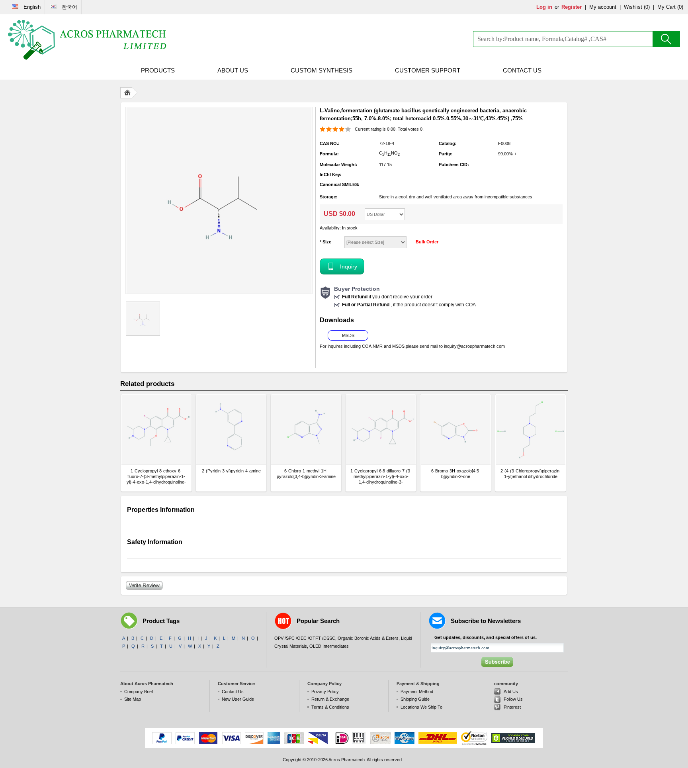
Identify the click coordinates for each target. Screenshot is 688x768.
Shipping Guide (415, 699)
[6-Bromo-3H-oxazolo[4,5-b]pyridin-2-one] (456, 429)
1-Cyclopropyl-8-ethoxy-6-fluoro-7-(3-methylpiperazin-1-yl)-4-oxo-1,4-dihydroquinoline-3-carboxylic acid (156, 476)
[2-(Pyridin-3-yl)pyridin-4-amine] (231, 429)
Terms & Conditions (330, 707)
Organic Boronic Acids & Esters (368, 638)
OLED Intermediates (329, 646)
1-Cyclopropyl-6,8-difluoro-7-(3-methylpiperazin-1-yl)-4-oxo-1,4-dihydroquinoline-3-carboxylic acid (381, 476)
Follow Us (513, 699)
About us (232, 70)
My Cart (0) (670, 7)
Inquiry (348, 266)
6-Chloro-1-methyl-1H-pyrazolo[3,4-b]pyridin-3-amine (306, 473)
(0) (647, 7)
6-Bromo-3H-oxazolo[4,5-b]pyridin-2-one (456, 473)
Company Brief (138, 691)
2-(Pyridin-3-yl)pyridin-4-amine (231, 470)
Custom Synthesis (321, 70)
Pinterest (512, 707)
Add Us (511, 691)
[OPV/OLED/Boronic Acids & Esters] (87, 40)
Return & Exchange (330, 699)
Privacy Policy (325, 691)
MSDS (348, 335)
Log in (544, 7)
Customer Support (427, 70)
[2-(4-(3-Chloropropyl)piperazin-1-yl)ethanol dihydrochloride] (530, 429)
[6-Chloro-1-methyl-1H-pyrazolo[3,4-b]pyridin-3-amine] (306, 429)
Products (158, 70)
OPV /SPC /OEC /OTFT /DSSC (304, 638)
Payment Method (417, 691)
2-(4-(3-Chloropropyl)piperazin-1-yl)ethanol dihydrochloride (530, 473)
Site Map (132, 699)
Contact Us (522, 70)
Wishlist (633, 7)
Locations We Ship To (421, 707)
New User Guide (238, 699)
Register (571, 7)
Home (129, 92)
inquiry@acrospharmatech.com (474, 346)
